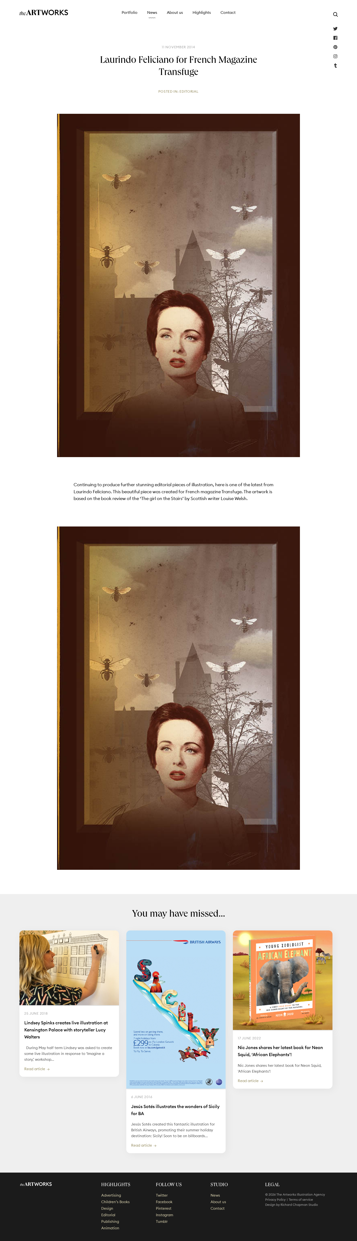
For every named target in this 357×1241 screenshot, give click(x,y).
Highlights (202, 12)
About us (175, 12)
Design (107, 1208)
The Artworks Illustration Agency (43, 12)
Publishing (110, 1221)
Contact (228, 12)
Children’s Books (115, 1202)
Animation (110, 1228)
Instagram (335, 56)
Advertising (111, 1195)
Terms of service (301, 1199)
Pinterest (335, 47)
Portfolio (129, 12)
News (152, 12)
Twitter (335, 28)
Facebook (335, 37)
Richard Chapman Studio (299, 1205)
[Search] (335, 14)
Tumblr (335, 65)
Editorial (188, 91)
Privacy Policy (275, 1199)
